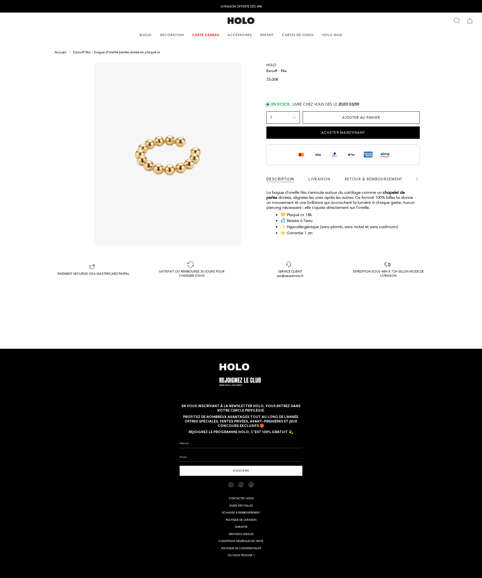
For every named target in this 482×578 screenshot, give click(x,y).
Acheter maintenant (343, 132)
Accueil (60, 52)
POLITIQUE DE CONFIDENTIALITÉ (241, 548)
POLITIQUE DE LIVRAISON (241, 520)
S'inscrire (241, 470)
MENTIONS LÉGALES (241, 534)
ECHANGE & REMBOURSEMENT (241, 512)
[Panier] (469, 21)
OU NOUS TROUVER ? (241, 555)
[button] (146, 35)
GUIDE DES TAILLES (241, 505)
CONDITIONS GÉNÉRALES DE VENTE (241, 541)
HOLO (271, 65)
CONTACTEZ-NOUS (241, 498)
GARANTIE (241, 527)
